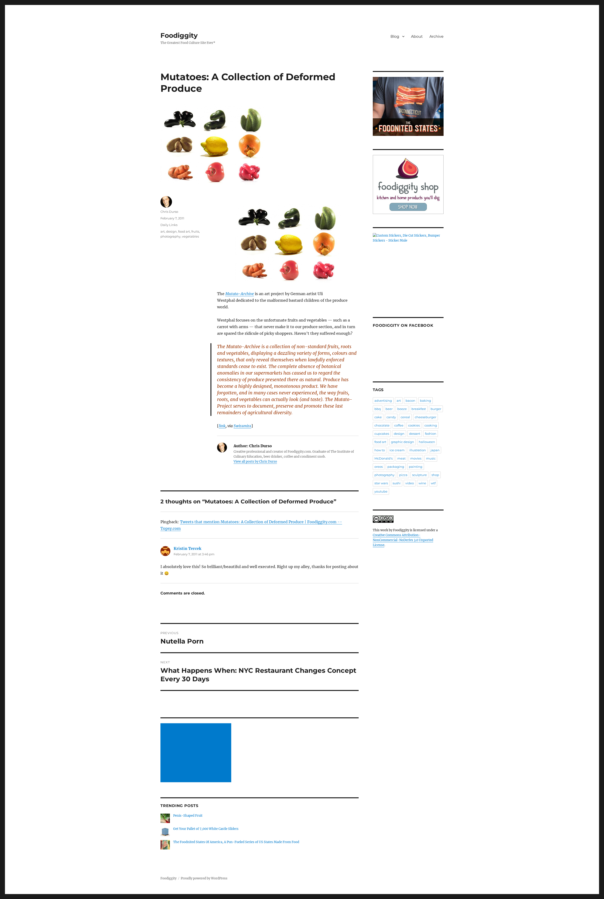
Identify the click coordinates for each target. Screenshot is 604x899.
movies (415, 458)
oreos (378, 466)
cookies (414, 425)
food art (184, 231)
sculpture (419, 475)
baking (425, 400)
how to (379, 450)
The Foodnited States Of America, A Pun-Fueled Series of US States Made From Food (236, 842)
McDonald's (383, 458)
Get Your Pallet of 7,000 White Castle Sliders (206, 829)
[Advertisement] (196, 753)
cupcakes (381, 433)
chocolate (382, 425)
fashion (430, 433)
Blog (394, 36)
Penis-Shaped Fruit (187, 816)
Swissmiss (242, 425)
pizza (403, 475)
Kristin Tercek (187, 548)
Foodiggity (179, 35)
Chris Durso (169, 211)
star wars (381, 483)
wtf (433, 483)
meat (401, 458)
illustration (417, 450)
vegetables (190, 236)
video (409, 483)
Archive (436, 36)
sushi (397, 483)
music (431, 458)
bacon (410, 400)
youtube (380, 491)
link (222, 425)
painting (415, 466)
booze (402, 409)
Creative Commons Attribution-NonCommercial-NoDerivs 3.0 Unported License (403, 540)
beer (389, 409)
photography (170, 236)
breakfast (418, 409)
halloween (427, 442)
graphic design (402, 442)
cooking (430, 425)
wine (422, 483)
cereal (405, 417)
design (171, 231)
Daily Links (168, 225)
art (162, 231)
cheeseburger (425, 417)
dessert (414, 433)
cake (378, 417)
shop (435, 475)
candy (391, 417)
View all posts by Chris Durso (255, 462)
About (417, 36)
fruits (195, 231)
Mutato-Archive (239, 293)
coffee (398, 425)
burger (436, 409)
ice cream (397, 450)
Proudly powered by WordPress (204, 878)
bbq (377, 409)
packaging (395, 466)
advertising (383, 400)
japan (435, 450)
